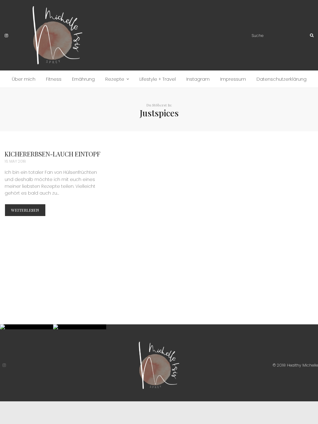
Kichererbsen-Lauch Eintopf (52, 154)
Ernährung (83, 79)
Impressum (233, 79)
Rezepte (114, 79)
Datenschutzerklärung (282, 79)
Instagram (198, 79)
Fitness (53, 79)
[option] (26, 326)
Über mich (23, 79)
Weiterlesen (25, 210)
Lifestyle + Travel (157, 79)
